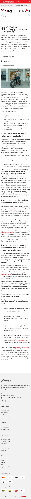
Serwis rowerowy (5, 429)
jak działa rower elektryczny (22, 347)
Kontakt (3, 460)
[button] (27, 16)
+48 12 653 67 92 (7, 393)
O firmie (3, 462)
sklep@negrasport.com (8, 395)
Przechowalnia (4, 443)
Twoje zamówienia (5, 439)
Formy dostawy (4, 412)
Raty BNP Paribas (5, 415)
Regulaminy (4, 450)
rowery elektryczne (13, 210)
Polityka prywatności (6, 446)
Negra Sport (3, 21)
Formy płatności (5, 410)
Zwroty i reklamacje (5, 417)
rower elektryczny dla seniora (19, 340)
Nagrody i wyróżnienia (6, 467)
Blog (9, 21)
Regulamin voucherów (6, 448)
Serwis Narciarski (5, 427)
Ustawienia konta (5, 441)
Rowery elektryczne (8, 65)
